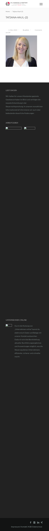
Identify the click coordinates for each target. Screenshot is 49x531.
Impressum (15, 527)
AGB (29, 527)
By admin (26, 30)
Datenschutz (37, 527)
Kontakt (24, 527)
